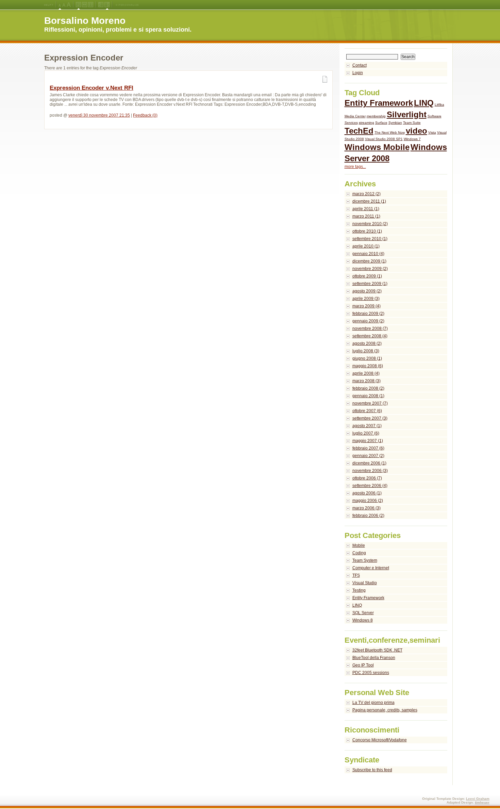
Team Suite (412, 122)
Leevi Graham (477, 798)
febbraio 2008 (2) (368, 388)
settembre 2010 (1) (369, 238)
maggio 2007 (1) (367, 440)
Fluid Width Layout (84, 5)
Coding (359, 553)
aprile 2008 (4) (366, 373)
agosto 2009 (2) (367, 291)
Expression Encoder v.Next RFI (91, 88)
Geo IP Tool (363, 665)
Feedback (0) (145, 115)
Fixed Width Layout (90, 5)
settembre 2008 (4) (369, 336)
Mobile (358, 545)
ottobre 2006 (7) (367, 478)
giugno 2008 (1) (367, 358)
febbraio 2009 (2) (368, 313)
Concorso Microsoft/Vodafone (379, 740)
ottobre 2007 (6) (367, 410)
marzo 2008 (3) (366, 380)
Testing (359, 590)
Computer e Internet (370, 568)
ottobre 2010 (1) (367, 231)
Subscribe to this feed (372, 770)
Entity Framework (379, 102)
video (416, 130)
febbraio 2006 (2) (368, 515)
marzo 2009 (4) (366, 306)
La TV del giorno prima (373, 702)
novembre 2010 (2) (370, 223)
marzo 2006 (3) (366, 508)
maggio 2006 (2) (367, 500)
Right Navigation (107, 5)
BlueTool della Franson (373, 657)
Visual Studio (364, 582)
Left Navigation (100, 5)
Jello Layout (78, 5)
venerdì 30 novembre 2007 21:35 (99, 115)
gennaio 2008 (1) (368, 395)
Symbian (395, 122)
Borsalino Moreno (85, 20)
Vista (432, 132)
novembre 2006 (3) (370, 470)
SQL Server (363, 612)
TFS (356, 575)
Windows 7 (412, 139)
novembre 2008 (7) (370, 328)
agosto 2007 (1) (367, 425)
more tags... (355, 166)
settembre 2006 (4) (369, 485)
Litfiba (439, 104)
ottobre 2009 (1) (367, 276)
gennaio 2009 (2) (368, 321)
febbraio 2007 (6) (368, 448)
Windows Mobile (377, 147)
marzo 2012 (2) (366, 193)
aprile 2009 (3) (366, 298)
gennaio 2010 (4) (368, 253)
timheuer (482, 802)
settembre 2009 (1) (369, 283)
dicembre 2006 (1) (369, 463)
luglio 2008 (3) (365, 351)
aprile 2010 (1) (366, 246)
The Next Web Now (389, 132)
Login (357, 72)
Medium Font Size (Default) (60, 5)
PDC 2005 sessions (370, 672)
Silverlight (407, 114)
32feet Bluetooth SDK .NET (377, 650)
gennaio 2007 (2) (368, 455)
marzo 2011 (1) (366, 216)
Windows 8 (362, 620)
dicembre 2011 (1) (369, 201)
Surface (381, 122)
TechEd (359, 130)
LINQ (424, 102)
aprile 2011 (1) (365, 208)
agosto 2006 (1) (367, 493)
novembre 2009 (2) (370, 268)
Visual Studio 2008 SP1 (384, 139)
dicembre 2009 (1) (369, 261)
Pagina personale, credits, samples (384, 710)
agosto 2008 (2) (367, 343)
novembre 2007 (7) (370, 403)
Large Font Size (64, 5)
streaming (366, 122)
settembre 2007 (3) (369, 418)
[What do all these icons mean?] (48, 5)
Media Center (355, 116)
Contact (359, 65)
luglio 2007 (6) (365, 433)
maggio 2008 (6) (367, 366)
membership (376, 116)
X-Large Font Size (69, 5)
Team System (364, 560)
